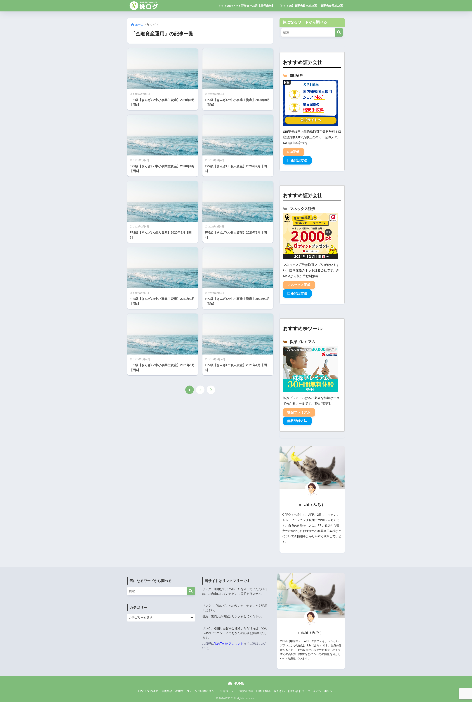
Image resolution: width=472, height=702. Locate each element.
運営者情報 (246, 691)
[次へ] (211, 390)
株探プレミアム (298, 412)
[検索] (339, 32)
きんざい (279, 691)
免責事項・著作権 (172, 691)
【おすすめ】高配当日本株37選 (297, 5)
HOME (238, 683)
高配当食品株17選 (332, 5)
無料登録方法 (297, 421)
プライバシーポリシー (321, 691)
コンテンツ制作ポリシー (201, 691)
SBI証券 (293, 152)
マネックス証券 (298, 285)
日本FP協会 (263, 691)
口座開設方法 (297, 160)
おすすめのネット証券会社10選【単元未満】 (246, 5)
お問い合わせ (296, 691)
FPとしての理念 (148, 691)
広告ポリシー (228, 691)
